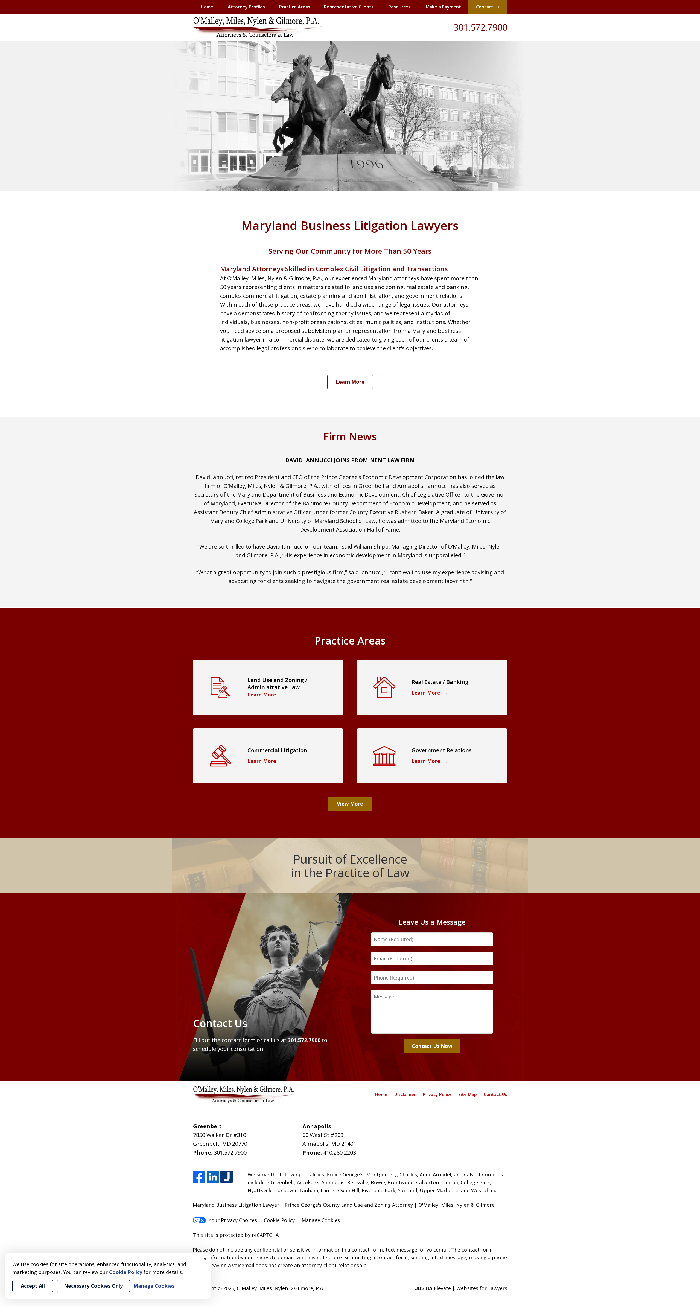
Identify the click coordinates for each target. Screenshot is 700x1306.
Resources (399, 7)
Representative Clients (349, 7)
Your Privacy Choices (233, 1220)
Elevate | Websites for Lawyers (461, 1288)
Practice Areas (294, 7)
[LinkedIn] (213, 1177)
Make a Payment (443, 7)
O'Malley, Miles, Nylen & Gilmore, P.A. (280, 1288)
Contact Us (488, 7)
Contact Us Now (432, 1046)
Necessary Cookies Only (93, 1285)
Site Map (467, 1094)
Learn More (350, 381)
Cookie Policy (279, 1220)
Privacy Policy (437, 1094)
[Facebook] (199, 1177)
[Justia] (226, 1177)
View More (350, 803)
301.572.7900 (480, 27)
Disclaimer (405, 1094)
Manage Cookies (321, 1220)
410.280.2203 (339, 1152)
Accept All (33, 1285)
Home (207, 7)
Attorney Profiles (246, 7)
